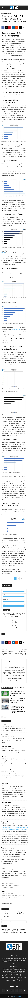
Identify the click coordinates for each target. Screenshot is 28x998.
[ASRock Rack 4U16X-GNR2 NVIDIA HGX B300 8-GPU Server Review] (5, 700)
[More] (23, 27)
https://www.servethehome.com (14, 663)
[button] (2, 8)
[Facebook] (2, 27)
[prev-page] (2, 717)
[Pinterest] (9, 27)
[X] (6, 27)
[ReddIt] (16, 27)
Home (2, 11)
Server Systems (13, 11)
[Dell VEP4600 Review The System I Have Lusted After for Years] (5, 693)
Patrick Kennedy (6, 24)
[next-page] (5, 717)
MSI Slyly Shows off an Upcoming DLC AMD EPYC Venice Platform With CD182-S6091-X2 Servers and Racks (17, 709)
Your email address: (6, 919)
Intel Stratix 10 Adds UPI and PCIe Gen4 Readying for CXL (7, 653)
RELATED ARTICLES (7, 687)
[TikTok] (16, 990)
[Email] (20, 27)
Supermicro (21, 634)
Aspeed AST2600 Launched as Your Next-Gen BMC (21, 653)
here (14, 979)
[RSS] (12, 990)
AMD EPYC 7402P (16, 329)
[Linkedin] (13, 27)
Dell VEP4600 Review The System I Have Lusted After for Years (18, 693)
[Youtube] (24, 990)
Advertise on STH (14, 966)
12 (26, 24)
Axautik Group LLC (17, 996)
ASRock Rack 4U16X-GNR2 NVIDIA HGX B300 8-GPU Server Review (17, 700)
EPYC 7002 (15, 634)
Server (6, 11)
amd (7, 634)
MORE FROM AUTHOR (19, 687)
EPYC (10, 634)
